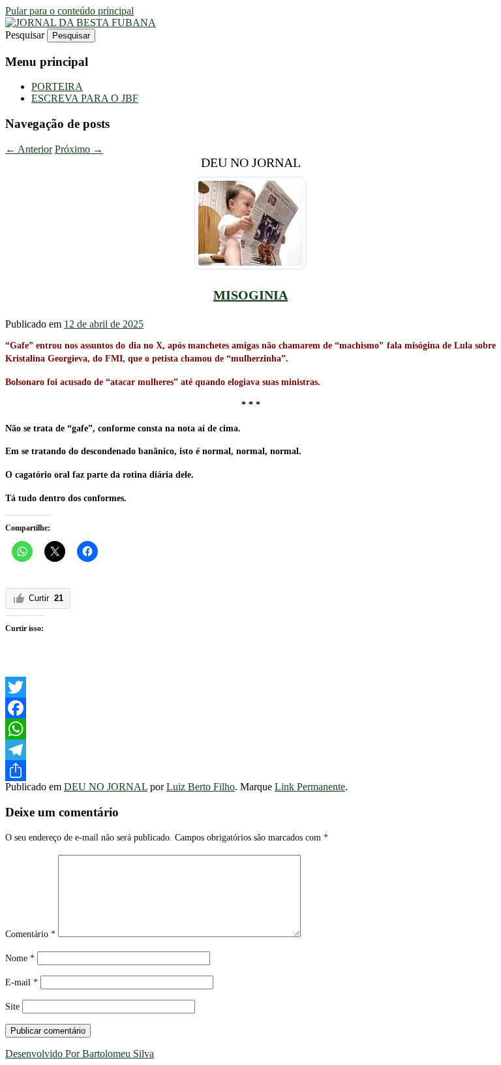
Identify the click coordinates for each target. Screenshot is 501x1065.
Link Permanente (310, 786)
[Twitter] (250, 687)
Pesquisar (24, 34)
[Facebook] (250, 708)
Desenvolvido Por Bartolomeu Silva (79, 1053)
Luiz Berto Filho (200, 786)
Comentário (30, 934)
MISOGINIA (250, 295)
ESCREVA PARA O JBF (84, 98)
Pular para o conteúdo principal (69, 10)
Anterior (28, 149)
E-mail (21, 982)
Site (12, 1006)
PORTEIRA (57, 86)
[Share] (250, 770)
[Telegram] (250, 749)
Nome (20, 958)
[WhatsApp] (250, 728)
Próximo (79, 149)
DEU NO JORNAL (105, 786)
